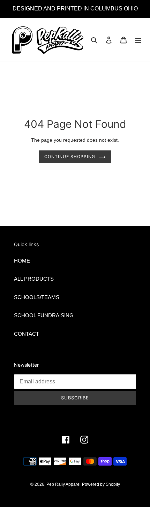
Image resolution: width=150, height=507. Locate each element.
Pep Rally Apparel (63, 484)
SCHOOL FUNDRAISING (44, 315)
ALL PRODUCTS (34, 279)
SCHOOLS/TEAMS (36, 297)
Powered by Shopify (101, 484)
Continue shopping (69, 156)
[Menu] (138, 39)
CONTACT (26, 334)
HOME (22, 261)
